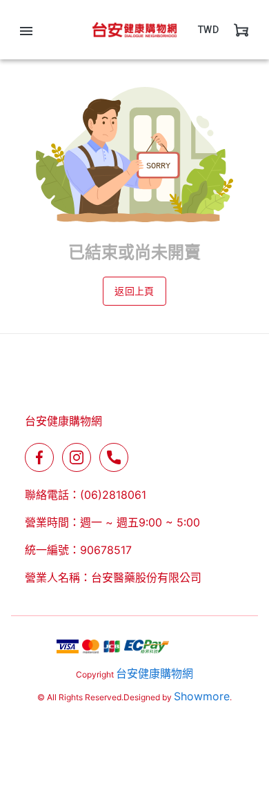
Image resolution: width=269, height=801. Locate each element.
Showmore (202, 696)
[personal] (241, 29)
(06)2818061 (113, 495)
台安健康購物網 (154, 673)
